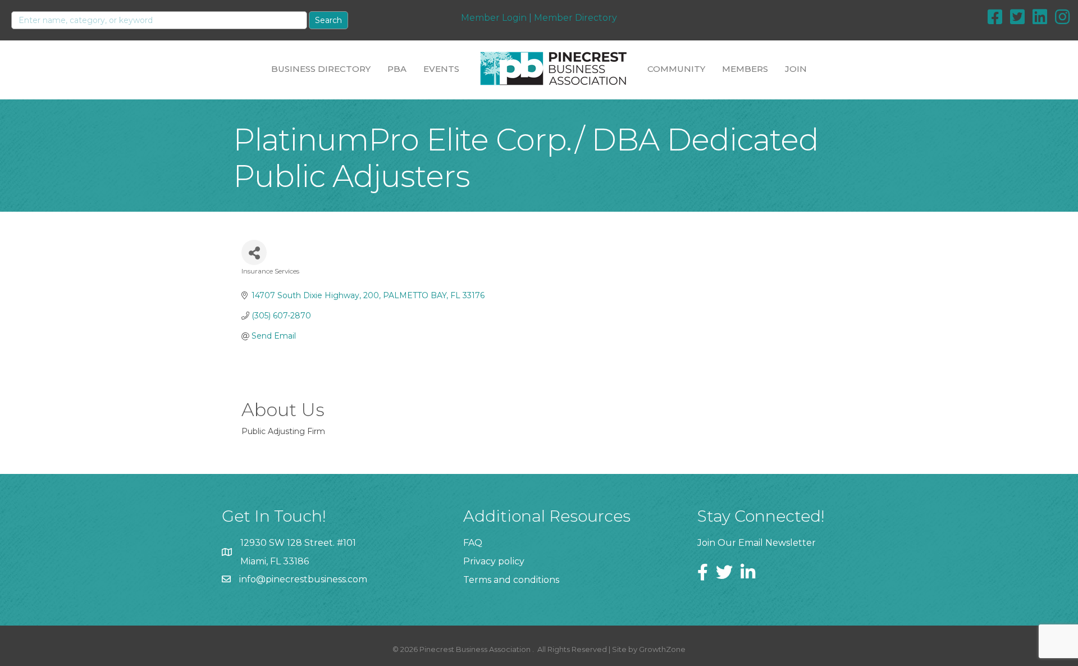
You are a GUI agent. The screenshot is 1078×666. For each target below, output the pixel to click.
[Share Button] (254, 252)
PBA (396, 68)
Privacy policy (493, 561)
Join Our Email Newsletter (756, 542)
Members (745, 68)
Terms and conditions (511, 579)
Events (441, 68)
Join (796, 68)
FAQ (472, 542)
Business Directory (321, 68)
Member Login (494, 17)
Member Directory (575, 17)
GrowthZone (662, 649)
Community (676, 68)
